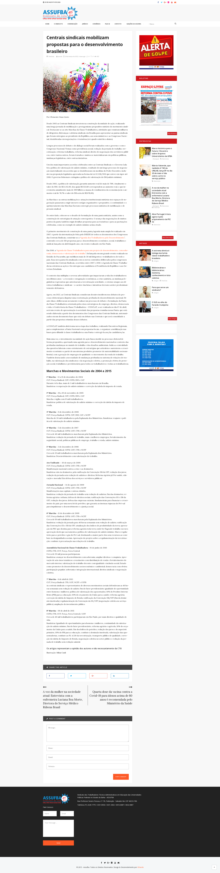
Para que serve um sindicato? (160, 288)
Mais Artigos (172, 319)
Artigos (156, 261)
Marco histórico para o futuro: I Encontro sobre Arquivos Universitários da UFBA (162, 152)
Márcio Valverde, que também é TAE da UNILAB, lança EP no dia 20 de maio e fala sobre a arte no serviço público (162, 172)
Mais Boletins (172, 134)
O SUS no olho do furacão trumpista (160, 303)
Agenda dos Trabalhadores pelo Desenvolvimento (102, 237)
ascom (60, 56)
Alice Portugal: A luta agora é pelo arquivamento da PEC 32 (161, 218)
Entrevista (165, 159)
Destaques (156, 159)
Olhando (140, 867)
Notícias (51, 56)
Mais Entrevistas (168, 238)
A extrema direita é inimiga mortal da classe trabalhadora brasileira (160, 254)
